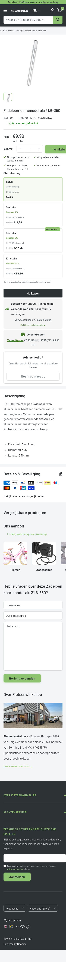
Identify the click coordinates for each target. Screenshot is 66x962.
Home (2, 30)
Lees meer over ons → (18, 766)
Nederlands (11, 908)
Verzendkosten (15, 340)
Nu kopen (33, 293)
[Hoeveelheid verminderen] (20, 148)
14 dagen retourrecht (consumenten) (18, 159)
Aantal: (8, 148)
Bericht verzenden (22, 678)
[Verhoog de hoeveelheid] (39, 148)
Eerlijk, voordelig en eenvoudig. (27, 533)
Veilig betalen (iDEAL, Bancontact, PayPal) (18, 167)
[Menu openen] (5, 10)
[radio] (33, 189)
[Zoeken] (57, 20)
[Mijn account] (52, 10)
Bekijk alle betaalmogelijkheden (24, 496)
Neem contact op (33, 376)
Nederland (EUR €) (40, 908)
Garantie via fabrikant (49, 165)
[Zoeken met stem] (43, 20)
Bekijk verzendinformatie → (33, 325)
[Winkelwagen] (59, 10)
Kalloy (11, 30)
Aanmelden (17, 877)
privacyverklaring (15, 869)
